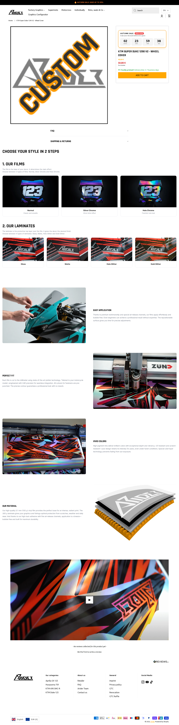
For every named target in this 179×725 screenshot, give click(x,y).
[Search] (134, 10)
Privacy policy (115, 685)
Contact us (82, 692)
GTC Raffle (114, 696)
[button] (169, 16)
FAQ (79, 685)
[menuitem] (36, 10)
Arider (153, 721)
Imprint (112, 681)
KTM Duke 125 (52, 692)
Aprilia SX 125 (52, 681)
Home (11, 20)
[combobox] (145, 10)
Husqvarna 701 (52, 685)
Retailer (81, 681)
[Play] (89, 600)
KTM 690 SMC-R (53, 688)
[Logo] (16, 12)
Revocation (114, 692)
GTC (111, 688)
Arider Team (83, 688)
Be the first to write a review (89, 652)
